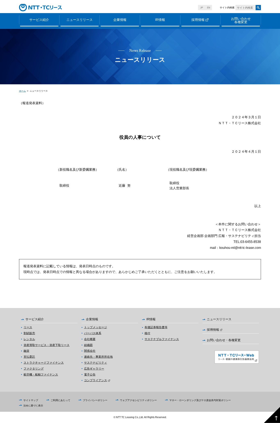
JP (201, 7)
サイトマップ (30, 400)
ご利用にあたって (60, 400)
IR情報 (160, 19)
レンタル (29, 339)
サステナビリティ (95, 362)
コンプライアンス (95, 380)
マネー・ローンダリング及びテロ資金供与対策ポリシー (200, 400)
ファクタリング (34, 368)
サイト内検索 (227, 7)
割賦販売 (29, 333)
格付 (147, 333)
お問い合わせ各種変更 (241, 20)
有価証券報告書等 (156, 327)
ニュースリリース (79, 19)
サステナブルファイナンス (162, 339)
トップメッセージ (95, 327)
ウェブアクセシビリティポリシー (138, 400)
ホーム (22, 91)
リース (28, 327)
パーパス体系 (92, 333)
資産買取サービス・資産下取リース (46, 345)
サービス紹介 (39, 19)
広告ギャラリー (94, 368)
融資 (26, 350)
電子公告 (90, 374)
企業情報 (119, 19)
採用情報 (198, 19)
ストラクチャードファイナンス (44, 362)
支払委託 (29, 356)
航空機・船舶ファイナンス (41, 374)
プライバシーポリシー (95, 400)
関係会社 (90, 350)
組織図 (88, 345)
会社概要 (90, 339)
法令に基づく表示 (33, 405)
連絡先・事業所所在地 (98, 356)
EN (208, 7)
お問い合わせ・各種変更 (224, 340)
